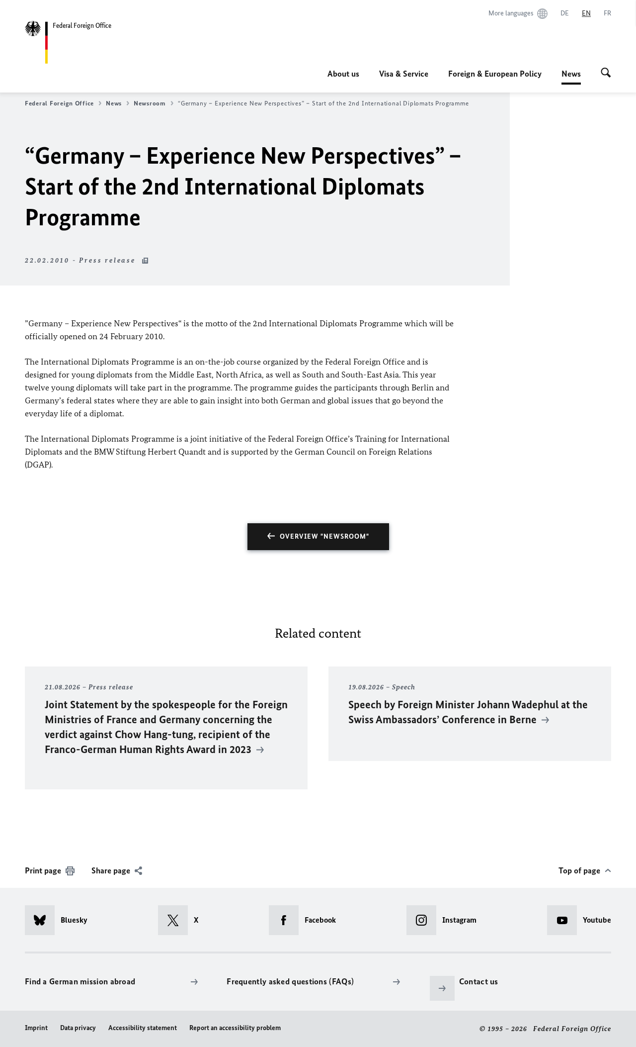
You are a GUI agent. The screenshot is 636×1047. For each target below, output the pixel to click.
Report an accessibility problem (235, 1028)
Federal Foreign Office (59, 103)
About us (343, 74)
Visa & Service (403, 74)
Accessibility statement (142, 1028)
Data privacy (78, 1028)
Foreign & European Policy (495, 74)
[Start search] (606, 74)
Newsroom (150, 103)
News (571, 77)
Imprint (36, 1028)
